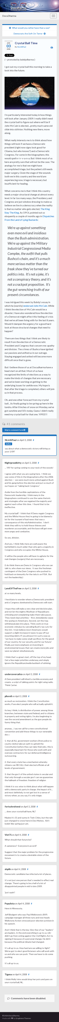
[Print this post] (52, 47)
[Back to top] (52, 1015)
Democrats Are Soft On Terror (28, 33)
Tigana (8, 974)
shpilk (8, 869)
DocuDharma (9, 15)
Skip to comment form (14, 430)
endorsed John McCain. (35, 305)
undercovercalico (14, 674)
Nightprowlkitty (13, 463)
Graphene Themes (23, 1018)
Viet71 (8, 835)
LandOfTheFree (13, 588)
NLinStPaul (21, 47)
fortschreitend (12, 806)
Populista (10, 903)
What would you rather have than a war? (31, 28)
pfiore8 (8, 696)
